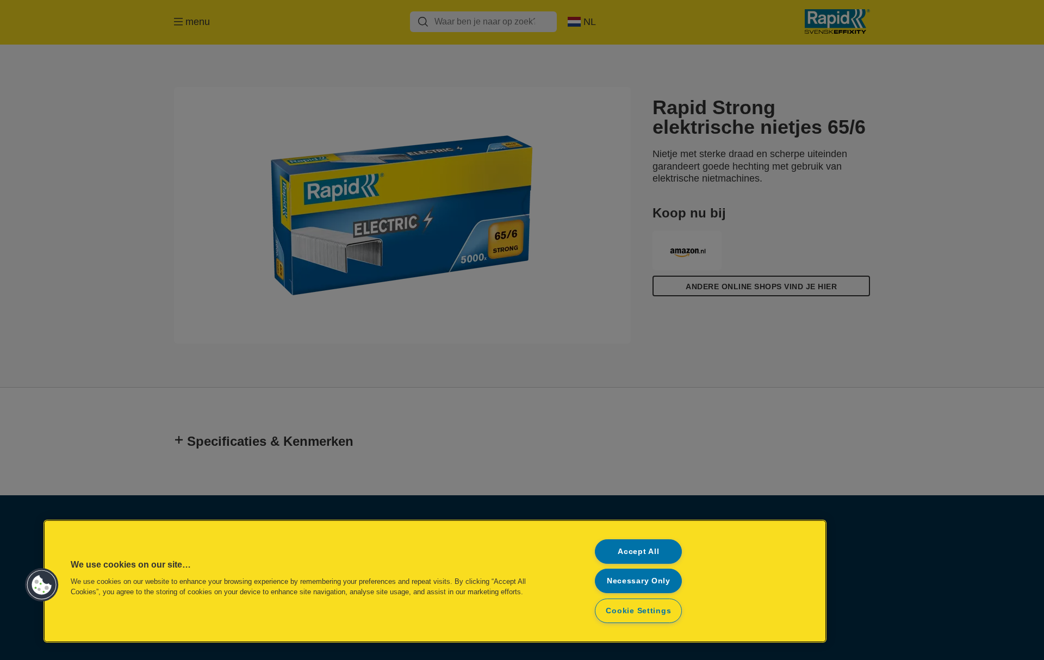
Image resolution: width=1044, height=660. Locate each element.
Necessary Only (638, 580)
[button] (41, 585)
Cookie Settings (638, 610)
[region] (435, 581)
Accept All (638, 551)
